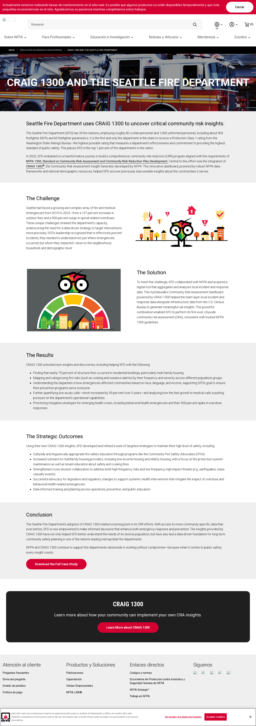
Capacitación (74, 679)
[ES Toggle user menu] (219, 24)
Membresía (206, 37)
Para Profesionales (56, 37)
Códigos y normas (141, 672)
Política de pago (12, 692)
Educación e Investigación (110, 37)
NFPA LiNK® (74, 692)
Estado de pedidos (14, 685)
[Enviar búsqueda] (195, 24)
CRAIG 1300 (35, 166)
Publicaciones (74, 672)
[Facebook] (195, 673)
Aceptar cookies (215, 717)
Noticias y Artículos (163, 37)
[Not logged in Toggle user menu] (233, 24)
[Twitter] (204, 673)
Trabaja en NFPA (140, 696)
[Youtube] (212, 673)
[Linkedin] (229, 673)
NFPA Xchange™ (140, 689)
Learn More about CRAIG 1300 (128, 627)
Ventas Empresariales (79, 685)
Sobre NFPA (13, 37)
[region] (128, 717)
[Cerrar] (250, 717)
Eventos (241, 37)
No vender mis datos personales (183, 717)
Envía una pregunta (14, 679)
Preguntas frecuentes (16, 672)
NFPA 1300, (97, 161)
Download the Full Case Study (56, 564)
